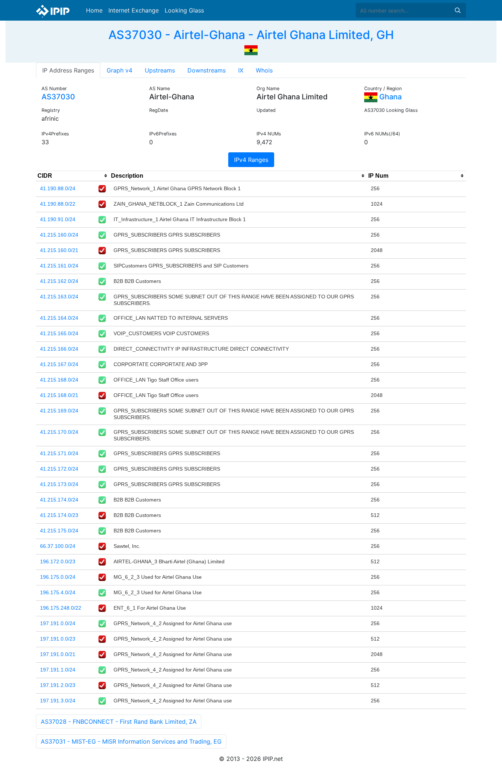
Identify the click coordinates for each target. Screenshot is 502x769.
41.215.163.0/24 (59, 297)
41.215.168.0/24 (59, 380)
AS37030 (58, 96)
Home (94, 10)
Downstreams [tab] (206, 70)
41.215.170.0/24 (59, 432)
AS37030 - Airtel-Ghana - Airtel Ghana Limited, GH (251, 35)
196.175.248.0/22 (60, 608)
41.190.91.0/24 (57, 219)
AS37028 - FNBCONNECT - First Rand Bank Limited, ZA (119, 721)
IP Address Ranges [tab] (68, 70)
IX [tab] (240, 70)
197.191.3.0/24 (57, 701)
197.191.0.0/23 (57, 639)
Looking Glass (184, 10)
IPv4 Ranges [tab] (251, 159)
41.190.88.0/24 (57, 188)
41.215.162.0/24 (59, 281)
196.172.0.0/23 (57, 561)
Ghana (389, 96)
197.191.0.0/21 (57, 654)
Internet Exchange (133, 10)
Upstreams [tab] (160, 70)
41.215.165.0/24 (59, 333)
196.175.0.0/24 (57, 577)
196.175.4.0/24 (57, 592)
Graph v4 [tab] (119, 70)
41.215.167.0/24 (59, 364)
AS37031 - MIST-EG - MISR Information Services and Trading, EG (131, 741)
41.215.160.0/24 (59, 235)
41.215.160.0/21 (59, 250)
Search (457, 10)
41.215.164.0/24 (59, 318)
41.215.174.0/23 (59, 515)
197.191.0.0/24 (57, 623)
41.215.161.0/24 (59, 266)
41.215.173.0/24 (59, 484)
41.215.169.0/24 (59, 411)
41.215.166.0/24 (59, 349)
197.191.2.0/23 (57, 685)
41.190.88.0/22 (57, 204)
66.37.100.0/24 (57, 546)
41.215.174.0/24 (59, 500)
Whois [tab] (264, 70)
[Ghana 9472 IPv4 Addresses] (251, 49)
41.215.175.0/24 (59, 531)
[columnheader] (73, 176)
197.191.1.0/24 (57, 670)
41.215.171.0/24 (59, 453)
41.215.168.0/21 (59, 395)
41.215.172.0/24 (59, 469)
